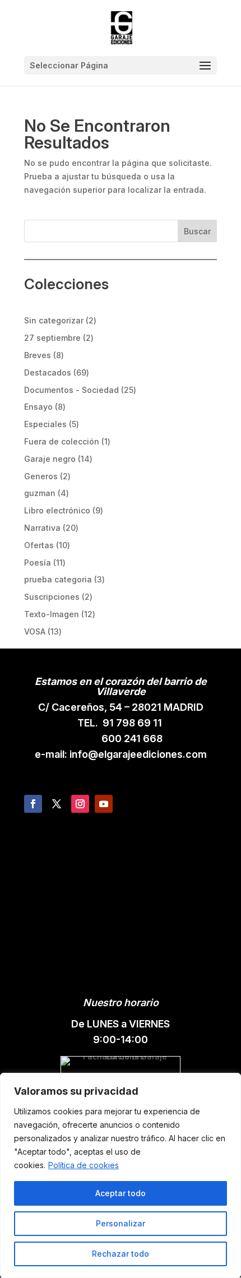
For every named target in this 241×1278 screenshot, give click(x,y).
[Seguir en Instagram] (80, 804)
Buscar (197, 231)
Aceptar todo (120, 1193)
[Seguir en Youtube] (104, 804)
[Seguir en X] (57, 804)
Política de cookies (83, 1165)
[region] (120, 1175)
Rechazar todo (120, 1253)
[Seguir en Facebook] (33, 804)
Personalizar (120, 1223)
